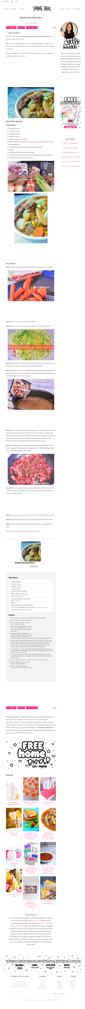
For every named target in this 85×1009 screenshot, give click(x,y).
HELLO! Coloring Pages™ (20, 983)
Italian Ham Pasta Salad (14, 895)
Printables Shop (20, 981)
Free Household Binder (70, 148)
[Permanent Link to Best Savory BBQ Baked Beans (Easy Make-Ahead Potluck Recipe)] (48, 843)
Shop (59, 983)
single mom (37, 920)
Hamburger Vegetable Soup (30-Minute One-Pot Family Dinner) (48, 836)
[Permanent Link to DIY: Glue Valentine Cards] (48, 778)
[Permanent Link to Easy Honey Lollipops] (14, 809)
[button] (51, 581)
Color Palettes (42, 986)
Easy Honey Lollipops (14, 834)
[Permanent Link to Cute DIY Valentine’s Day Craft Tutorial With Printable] (31, 877)
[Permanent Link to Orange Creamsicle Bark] (31, 778)
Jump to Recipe (14, 33)
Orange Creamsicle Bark (30, 803)
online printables (44, 923)
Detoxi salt (33, 142)
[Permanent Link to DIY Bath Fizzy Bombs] (14, 840)
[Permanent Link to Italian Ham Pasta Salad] (14, 870)
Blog (59, 981)
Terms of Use (73, 983)
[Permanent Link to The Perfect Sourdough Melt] (48, 877)
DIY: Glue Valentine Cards (48, 803)
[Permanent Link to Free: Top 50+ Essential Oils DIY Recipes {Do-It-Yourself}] (31, 843)
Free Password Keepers (70, 152)
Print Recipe (33, 566)
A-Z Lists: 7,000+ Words (70, 161)
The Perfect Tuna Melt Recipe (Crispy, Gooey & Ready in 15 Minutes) (31, 836)
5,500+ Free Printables (70, 143)
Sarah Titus (42, 9)
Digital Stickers (42, 988)
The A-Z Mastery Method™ (19, 984)
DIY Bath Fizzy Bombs (14, 864)
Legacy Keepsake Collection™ (20, 986)
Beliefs (60, 986)
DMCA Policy (73, 984)
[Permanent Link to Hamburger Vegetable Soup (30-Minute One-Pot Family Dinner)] (48, 809)
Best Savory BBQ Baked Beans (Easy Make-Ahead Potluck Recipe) (48, 870)
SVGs (42, 983)
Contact (73, 988)
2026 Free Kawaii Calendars (70, 157)
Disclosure (73, 981)
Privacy (73, 986)
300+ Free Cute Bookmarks (70, 166)
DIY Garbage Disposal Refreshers (14, 803)
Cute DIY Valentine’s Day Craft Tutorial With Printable (31, 904)
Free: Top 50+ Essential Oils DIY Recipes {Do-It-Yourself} (31, 870)
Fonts (42, 981)
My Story (59, 984)
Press (59, 988)
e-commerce (19, 926)
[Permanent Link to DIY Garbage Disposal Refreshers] (14, 778)
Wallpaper (42, 984)
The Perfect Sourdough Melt (48, 902)
